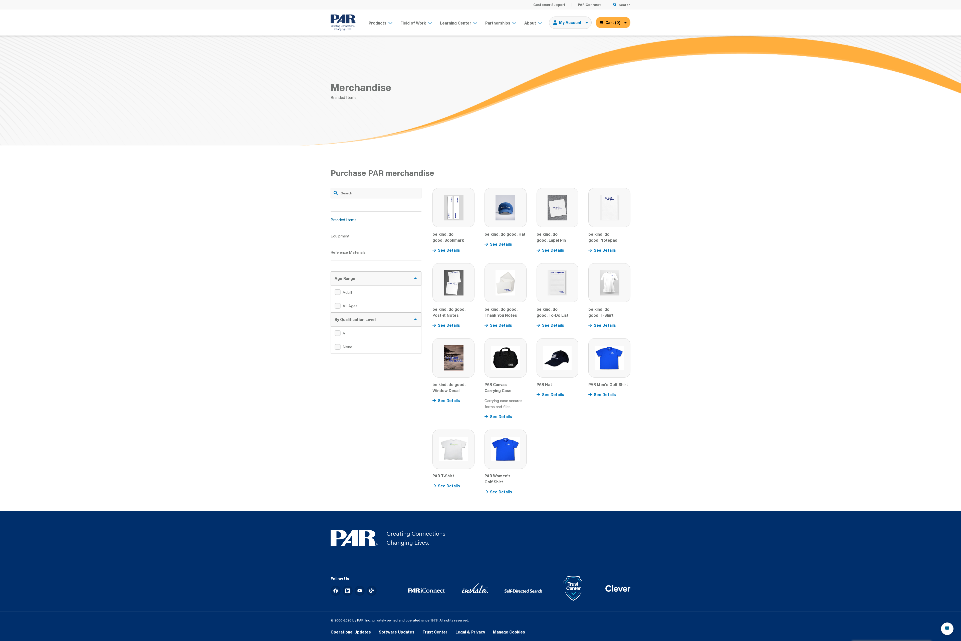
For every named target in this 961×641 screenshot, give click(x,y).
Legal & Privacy (470, 631)
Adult (347, 292)
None (347, 346)
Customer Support (549, 5)
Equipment (340, 235)
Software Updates (396, 631)
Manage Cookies (509, 631)
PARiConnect (589, 5)
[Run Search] (336, 193)
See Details (449, 250)
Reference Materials (348, 252)
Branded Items (343, 219)
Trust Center (434, 631)
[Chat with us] (947, 628)
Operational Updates (351, 631)
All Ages (350, 305)
